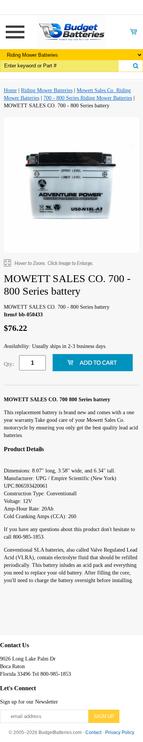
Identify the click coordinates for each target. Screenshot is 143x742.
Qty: (9, 364)
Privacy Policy (119, 732)
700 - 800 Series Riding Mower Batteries (87, 98)
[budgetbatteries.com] (71, 31)
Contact (93, 732)
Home (10, 90)
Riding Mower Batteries (46, 90)
